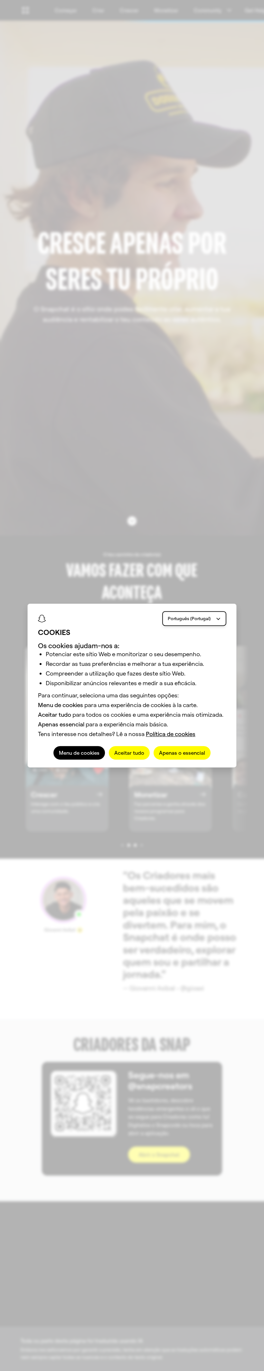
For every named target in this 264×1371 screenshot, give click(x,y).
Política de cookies (170, 734)
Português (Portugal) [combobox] (189, 618)
